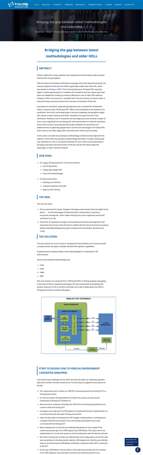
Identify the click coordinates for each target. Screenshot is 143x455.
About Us (45, 5)
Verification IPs (58, 86)
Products (57, 5)
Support (118, 4)
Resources (80, 5)
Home (36, 4)
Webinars (69, 4)
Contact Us (129, 4)
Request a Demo (95, 4)
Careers (108, 4)
